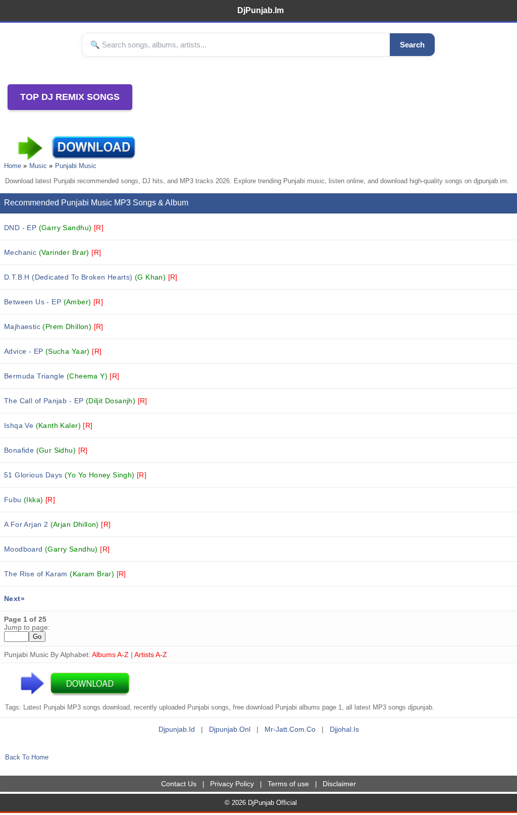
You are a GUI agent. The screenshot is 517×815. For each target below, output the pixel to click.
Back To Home (26, 757)
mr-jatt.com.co (290, 729)
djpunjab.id (177, 729)
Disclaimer (339, 784)
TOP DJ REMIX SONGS (70, 97)
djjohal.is (344, 729)
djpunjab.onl (229, 729)
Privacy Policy (232, 784)
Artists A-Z (150, 654)
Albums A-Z (110, 654)
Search (412, 44)
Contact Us (178, 784)
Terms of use (288, 784)
